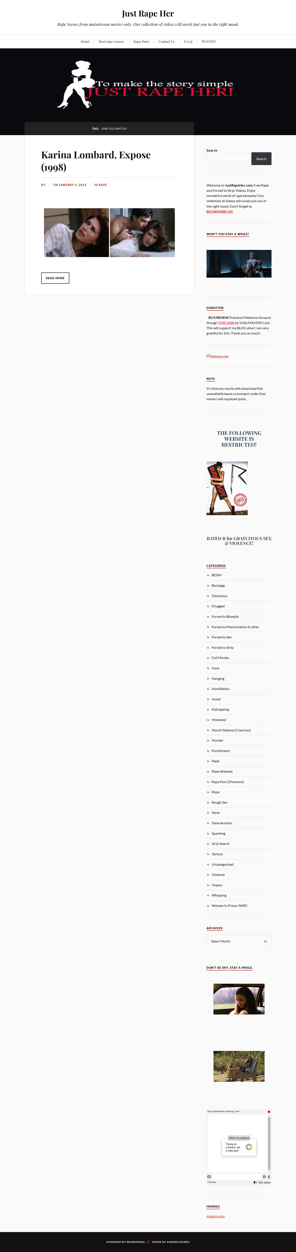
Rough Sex (219, 802)
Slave (216, 812)
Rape (103, 185)
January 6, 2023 (72, 185)
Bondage (218, 585)
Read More (55, 278)
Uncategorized (223, 864)
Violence (218, 874)
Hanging (218, 678)
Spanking (218, 833)
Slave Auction (222, 823)
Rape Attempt (222, 771)
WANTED (209, 41)
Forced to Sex (222, 637)
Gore (215, 668)
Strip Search (220, 843)
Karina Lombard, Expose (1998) (96, 160)
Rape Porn (141, 41)
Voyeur (217, 885)
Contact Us (167, 41)
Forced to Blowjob (225, 616)
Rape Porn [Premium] (228, 782)
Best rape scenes (111, 41)
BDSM (216, 575)
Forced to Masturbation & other (235, 627)
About (84, 41)
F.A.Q (188, 41)
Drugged (218, 606)
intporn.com (216, 1216)
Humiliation (220, 689)
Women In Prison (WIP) (229, 905)
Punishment (221, 751)
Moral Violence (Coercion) (231, 730)
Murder (217, 740)
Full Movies (220, 657)
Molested (219, 720)
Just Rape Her (148, 13)
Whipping (219, 895)
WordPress (136, 1242)
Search (212, 150)
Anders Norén (178, 1242)
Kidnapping (220, 709)
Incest (216, 699)
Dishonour (220, 596)
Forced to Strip (223, 647)
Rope (216, 792)
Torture (217, 854)
